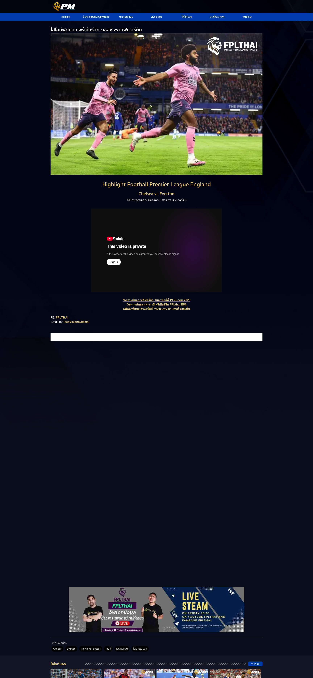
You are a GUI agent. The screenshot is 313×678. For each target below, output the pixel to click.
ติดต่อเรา (247, 17)
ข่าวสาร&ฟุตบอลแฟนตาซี (96, 17)
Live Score (156, 17)
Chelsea (57, 649)
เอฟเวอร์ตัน (122, 649)
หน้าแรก (65, 17)
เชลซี (108, 649)
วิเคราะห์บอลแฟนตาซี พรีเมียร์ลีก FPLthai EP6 (157, 304)
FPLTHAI (62, 317)
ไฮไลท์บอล (186, 17)
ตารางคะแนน (126, 17)
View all (255, 664)
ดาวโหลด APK (217, 17)
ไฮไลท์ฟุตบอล (140, 649)
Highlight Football (91, 649)
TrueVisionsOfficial (76, 321)
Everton (71, 649)
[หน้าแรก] (156, 609)
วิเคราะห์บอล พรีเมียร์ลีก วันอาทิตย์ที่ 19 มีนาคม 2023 (156, 300)
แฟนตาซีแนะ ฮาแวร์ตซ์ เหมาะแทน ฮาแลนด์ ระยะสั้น (156, 308)
